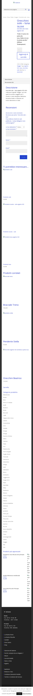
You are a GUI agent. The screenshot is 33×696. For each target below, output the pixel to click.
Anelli (4, 405)
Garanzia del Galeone (10, 650)
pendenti (5, 511)
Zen (4, 547)
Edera (4, 438)
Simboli (5, 532)
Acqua (5, 397)
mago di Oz (6, 480)
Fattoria (5, 441)
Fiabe (12, 17)
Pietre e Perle (8, 661)
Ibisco (4, 472)
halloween (6, 470)
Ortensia (5, 506)
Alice (4, 400)
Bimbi (4, 410)
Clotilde (5, 428)
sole (18, 70)
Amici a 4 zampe (7, 402)
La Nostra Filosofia (9, 637)
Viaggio (16, 17)
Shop (8, 17)
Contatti (6, 640)
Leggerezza (6, 477)
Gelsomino (6, 462)
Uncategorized (7, 537)
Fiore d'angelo (7, 451)
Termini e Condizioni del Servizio (13, 677)
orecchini (25, 68)
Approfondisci (27, 693)
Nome (8, 140)
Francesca (6, 459)
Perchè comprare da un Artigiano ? (13, 653)
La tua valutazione (11, 127)
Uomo (5, 539)
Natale (5, 498)
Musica (5, 493)
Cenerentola (6, 423)
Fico (4, 446)
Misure (6, 656)
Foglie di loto (6, 454)
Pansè (5, 508)
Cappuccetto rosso (8, 418)
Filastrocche (6, 449)
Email (8, 148)
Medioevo (6, 490)
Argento (6, 663)
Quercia (5, 524)
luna (21, 68)
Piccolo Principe (7, 516)
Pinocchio (5, 519)
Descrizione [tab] (8, 79)
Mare (4, 482)
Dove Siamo (7, 642)
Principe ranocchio (8, 521)
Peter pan (5, 513)
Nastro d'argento (8, 495)
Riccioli (5, 526)
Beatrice (5, 408)
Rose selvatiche (7, 529)
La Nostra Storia (8, 634)
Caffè (4, 415)
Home (4, 17)
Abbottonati (6, 395)
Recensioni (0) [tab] (9, 82)
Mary (4, 488)
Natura (5, 500)
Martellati (5, 485)
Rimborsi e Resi (8, 672)
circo (4, 426)
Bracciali (5, 413)
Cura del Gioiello (8, 658)
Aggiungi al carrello (23, 55)
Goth (4, 467)
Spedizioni (7, 669)
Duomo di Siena (7, 436)
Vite (4, 544)
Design (5, 431)
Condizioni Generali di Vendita (12, 674)
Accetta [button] (19, 693)
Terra (4, 534)
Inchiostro (6, 475)
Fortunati (5, 457)
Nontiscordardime (8, 503)
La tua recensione (11, 129)
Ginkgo (5, 464)
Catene (5, 420)
